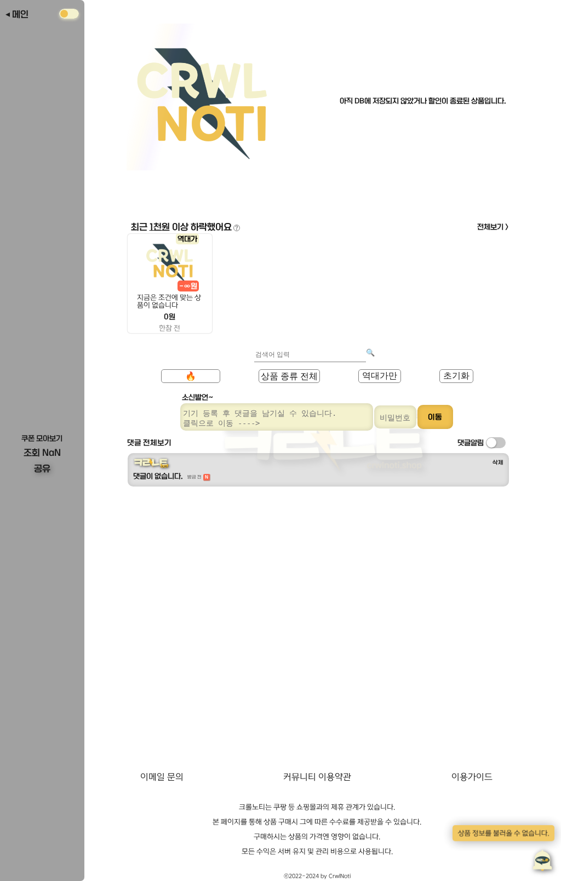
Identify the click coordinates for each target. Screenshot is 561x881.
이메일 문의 (162, 777)
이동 (435, 417)
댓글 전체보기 (149, 443)
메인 (20, 14)
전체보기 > (493, 227)
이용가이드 (472, 777)
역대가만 (379, 375)
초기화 (456, 375)
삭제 (498, 462)
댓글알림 (470, 443)
